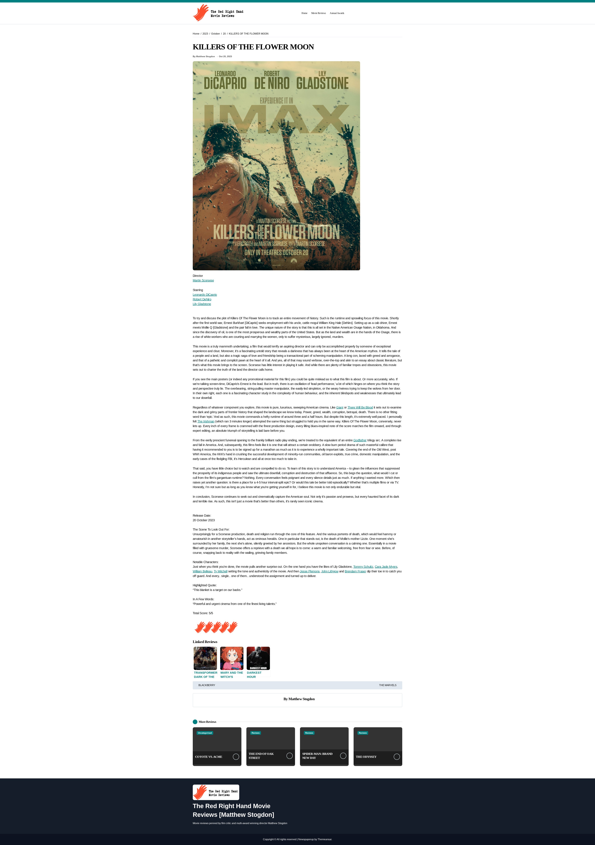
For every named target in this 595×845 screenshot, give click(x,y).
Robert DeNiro (202, 299)
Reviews (256, 733)
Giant (339, 407)
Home (304, 13)
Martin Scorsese (203, 280)
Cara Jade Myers (386, 566)
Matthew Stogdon (302, 699)
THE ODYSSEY (366, 756)
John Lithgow (329, 571)
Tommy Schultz (363, 566)
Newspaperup (306, 839)
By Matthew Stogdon (204, 56)
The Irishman (205, 421)
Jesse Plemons (310, 571)
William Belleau (202, 571)
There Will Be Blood (360, 407)
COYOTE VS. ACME (208, 756)
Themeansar (324, 839)
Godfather (360, 440)
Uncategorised (205, 733)
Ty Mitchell (220, 571)
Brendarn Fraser (355, 571)
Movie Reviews (318, 13)
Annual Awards (337, 13)
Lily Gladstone (202, 304)
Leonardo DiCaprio (205, 294)
